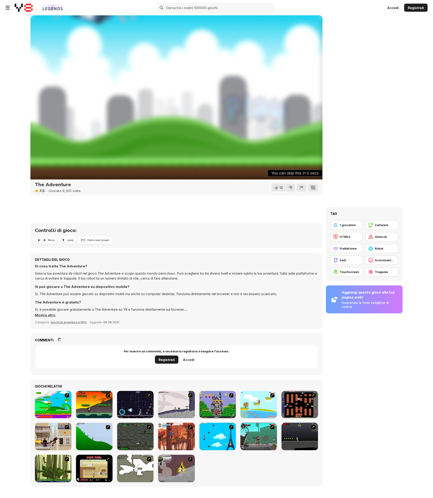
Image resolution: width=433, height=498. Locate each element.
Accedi (393, 8)
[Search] (162, 8)
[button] (45, 315)
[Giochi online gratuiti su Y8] (23, 8)
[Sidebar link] (7, 7)
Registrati (416, 8)
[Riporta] (301, 188)
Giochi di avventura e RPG (69, 322)
